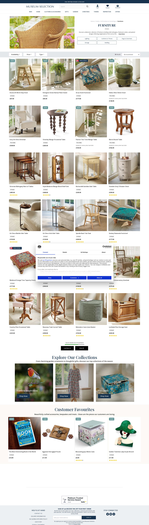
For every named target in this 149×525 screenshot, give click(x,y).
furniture (120, 21)
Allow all (99, 277)
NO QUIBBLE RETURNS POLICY (38, 519)
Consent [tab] (45, 252)
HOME (38, 11)
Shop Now (23, 396)
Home (92, 21)
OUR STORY (38, 522)
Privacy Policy (76, 524)
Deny (49, 277)
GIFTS (66, 11)
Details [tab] (65, 252)
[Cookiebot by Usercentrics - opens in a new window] (103, 246)
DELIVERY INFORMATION (38, 516)
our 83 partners (48, 260)
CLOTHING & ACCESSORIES (52, 11)
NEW (30, 11)
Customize (73, 277)
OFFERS (117, 11)
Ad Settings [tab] (84, 252)
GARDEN (75, 11)
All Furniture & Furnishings (108, 21)
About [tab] (104, 252)
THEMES (96, 11)
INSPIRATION (107, 11)
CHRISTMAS (85, 11)
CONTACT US (38, 513)
